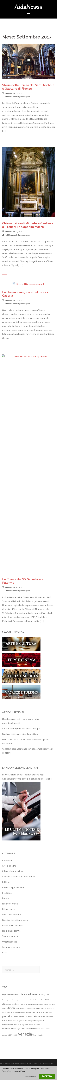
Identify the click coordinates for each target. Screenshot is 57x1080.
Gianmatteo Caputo (30, 1012)
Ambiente (7, 860)
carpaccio (27, 1000)
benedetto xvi (14, 995)
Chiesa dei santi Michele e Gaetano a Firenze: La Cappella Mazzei (27, 225)
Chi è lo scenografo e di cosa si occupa (21, 728)
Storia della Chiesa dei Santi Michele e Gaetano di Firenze (28, 86)
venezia (25, 1034)
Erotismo (7, 892)
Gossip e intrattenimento (15, 919)
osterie (28, 1020)
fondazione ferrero (22, 1008)
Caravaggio (5, 1000)
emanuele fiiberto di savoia (39, 1004)
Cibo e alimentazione (13, 871)
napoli (5, 1020)
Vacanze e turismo (11, 947)
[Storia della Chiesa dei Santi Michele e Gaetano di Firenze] (28, 61)
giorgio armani (44, 1011)
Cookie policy (30, 1076)
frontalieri (43, 1008)
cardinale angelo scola (17, 1000)
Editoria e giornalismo (13, 887)
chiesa (45, 999)
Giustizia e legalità (11, 914)
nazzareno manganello (16, 1021)
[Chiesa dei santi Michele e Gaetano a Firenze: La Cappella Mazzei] (28, 182)
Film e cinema (9, 909)
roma (23, 1028)
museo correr (48, 1017)
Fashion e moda (10, 903)
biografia (45, 994)
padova (34, 1020)
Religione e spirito (23, 96)
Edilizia (6, 882)
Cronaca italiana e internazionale (19, 876)
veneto (14, 1034)
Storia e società (10, 936)
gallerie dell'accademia (16, 1012)
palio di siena (34, 1024)
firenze (11, 1007)
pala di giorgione (21, 1024)
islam (16, 1016)
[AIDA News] (28, 5)
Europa (5, 898)
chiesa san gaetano (10, 1004)
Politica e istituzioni (12, 925)
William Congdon (37, 1035)
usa (9, 1034)
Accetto (47, 1076)
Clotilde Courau (25, 1004)
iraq (11, 1016)
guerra (5, 1016)
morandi (21, 1017)
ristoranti (6, 1028)
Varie (4, 952)
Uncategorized (9, 941)
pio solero (44, 1025)
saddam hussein (33, 1028)
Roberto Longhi (15, 1029)
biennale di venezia (30, 994)
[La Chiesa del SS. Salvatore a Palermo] (28, 463)
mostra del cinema (34, 1016)
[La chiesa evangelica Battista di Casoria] (28, 283)
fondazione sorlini (34, 1008)
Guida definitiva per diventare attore (20, 733)
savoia (42, 1029)
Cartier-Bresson (35, 1000)
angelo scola (6, 995)
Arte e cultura (9, 865)
